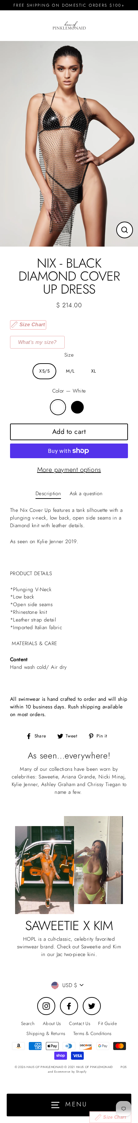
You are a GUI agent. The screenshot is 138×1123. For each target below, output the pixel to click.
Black (77, 407)
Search (27, 1023)
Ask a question (86, 493)
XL (93, 371)
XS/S (44, 371)
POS (124, 1067)
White (58, 407)
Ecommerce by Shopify (70, 1071)
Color (69, 391)
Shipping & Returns (45, 1033)
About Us (52, 1023)
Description (48, 493)
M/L (70, 371)
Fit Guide (107, 1023)
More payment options (69, 470)
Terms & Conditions (92, 1033)
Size (69, 355)
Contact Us (79, 1023)
